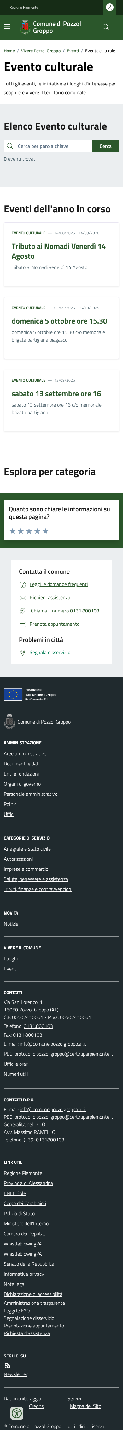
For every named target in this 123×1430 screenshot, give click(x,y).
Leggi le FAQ (17, 1310)
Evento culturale (28, 233)
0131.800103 (38, 1026)
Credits (36, 1406)
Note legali (15, 1284)
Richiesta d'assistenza (27, 1333)
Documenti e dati (21, 763)
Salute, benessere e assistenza (36, 879)
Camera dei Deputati (25, 1233)
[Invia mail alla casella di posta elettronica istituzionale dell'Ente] (53, 1044)
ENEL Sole (15, 1193)
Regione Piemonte (23, 7)
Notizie (11, 924)
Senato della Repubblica (29, 1264)
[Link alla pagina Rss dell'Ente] (7, 1365)
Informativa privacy (24, 1274)
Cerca (106, 146)
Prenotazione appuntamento (34, 1325)
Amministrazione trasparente (34, 1303)
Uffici (9, 814)
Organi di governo (22, 784)
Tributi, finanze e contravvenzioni (38, 889)
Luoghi (11, 958)
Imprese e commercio (26, 869)
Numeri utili (16, 1074)
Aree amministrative (25, 753)
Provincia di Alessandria (28, 1183)
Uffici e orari (16, 1064)
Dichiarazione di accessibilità (33, 1294)
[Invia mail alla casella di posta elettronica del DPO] (53, 1109)
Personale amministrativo (30, 794)
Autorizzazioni (18, 859)
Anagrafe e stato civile (27, 849)
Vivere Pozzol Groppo (41, 50)
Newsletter (15, 1374)
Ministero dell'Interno (26, 1223)
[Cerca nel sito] (103, 27)
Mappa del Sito (85, 1406)
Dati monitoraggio (22, 1398)
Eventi (73, 50)
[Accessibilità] (17, 1413)
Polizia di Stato (19, 1213)
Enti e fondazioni (21, 773)
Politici (10, 804)
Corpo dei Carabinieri (25, 1203)
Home (9, 50)
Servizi (74, 1398)
